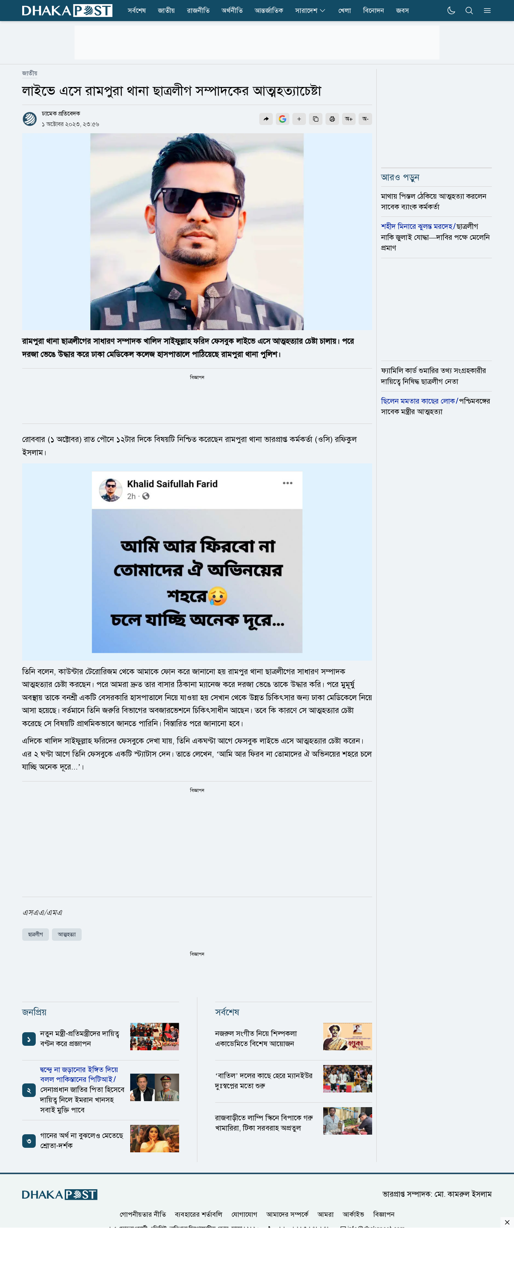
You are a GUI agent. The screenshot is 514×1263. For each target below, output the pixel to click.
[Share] (266, 119)
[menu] (485, 11)
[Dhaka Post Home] (59, 1194)
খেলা (344, 10)
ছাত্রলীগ (35, 934)
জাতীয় (29, 73)
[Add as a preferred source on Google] (282, 119)
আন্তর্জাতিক (269, 10)
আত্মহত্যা (67, 934)
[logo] (67, 10)
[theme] (451, 10)
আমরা (326, 1214)
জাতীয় (166, 10)
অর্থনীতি (232, 10)
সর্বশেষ (137, 10)
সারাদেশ (306, 10)
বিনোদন (373, 10)
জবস (402, 10)
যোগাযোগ (244, 1214)
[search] (469, 11)
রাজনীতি (198, 10)
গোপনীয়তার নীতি (143, 1214)
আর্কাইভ (353, 1214)
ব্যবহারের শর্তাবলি (198, 1214)
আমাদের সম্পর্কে (287, 1214)
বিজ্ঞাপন (384, 1214)
